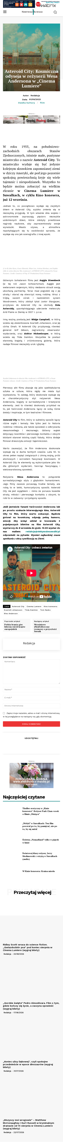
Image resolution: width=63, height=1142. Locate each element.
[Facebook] (15, 133)
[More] (56, 133)
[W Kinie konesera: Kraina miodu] (11, 871)
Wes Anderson (11, 614)
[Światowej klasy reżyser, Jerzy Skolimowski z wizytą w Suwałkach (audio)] (11, 856)
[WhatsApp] (35, 133)
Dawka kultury (26, 103)
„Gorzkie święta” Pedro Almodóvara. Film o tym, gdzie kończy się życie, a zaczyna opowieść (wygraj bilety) (31, 1006)
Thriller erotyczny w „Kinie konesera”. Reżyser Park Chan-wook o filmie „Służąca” (40, 811)
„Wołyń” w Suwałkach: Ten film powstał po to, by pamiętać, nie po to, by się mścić (39, 826)
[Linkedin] (42, 133)
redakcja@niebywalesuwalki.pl (43, 531)
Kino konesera (50, 606)
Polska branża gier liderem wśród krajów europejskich (14, 627)
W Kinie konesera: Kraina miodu (38, 871)
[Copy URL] (22, 133)
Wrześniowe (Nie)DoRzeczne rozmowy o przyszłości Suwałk (45, 628)
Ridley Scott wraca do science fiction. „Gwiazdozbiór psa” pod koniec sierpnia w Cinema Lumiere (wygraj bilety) (27, 947)
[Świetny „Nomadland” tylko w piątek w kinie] (11, 841)
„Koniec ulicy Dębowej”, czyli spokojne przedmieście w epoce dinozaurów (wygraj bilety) (28, 1064)
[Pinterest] (49, 133)
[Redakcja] (13, 644)
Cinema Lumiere (34, 606)
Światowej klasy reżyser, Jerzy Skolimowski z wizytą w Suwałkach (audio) (39, 856)
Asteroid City (18, 606)
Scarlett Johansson (13, 610)
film (42, 103)
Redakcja (35, 95)
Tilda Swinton (31, 610)
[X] (29, 133)
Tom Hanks (45, 610)
